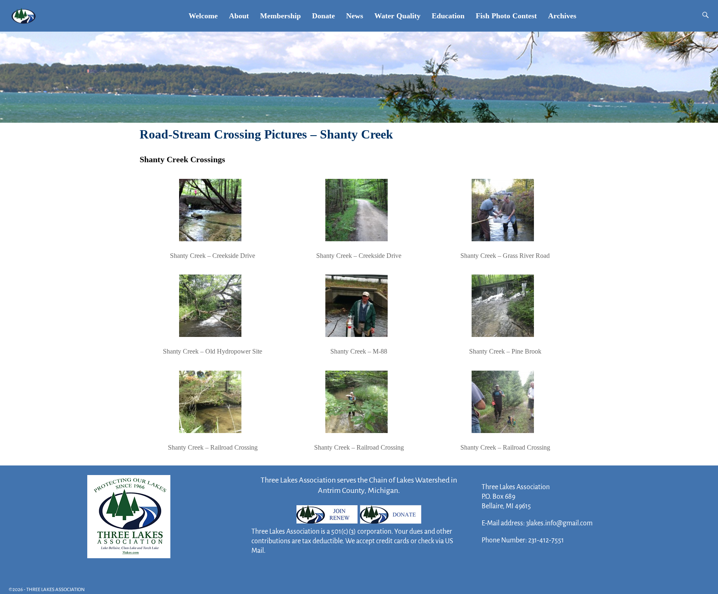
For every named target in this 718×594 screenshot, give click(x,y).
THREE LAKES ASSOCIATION (55, 589)
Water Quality (397, 16)
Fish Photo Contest (506, 16)
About (239, 16)
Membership (280, 16)
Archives (562, 16)
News (354, 16)
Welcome (203, 16)
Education (448, 16)
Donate (323, 16)
